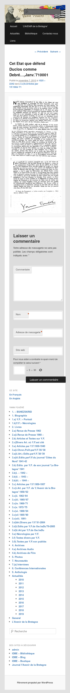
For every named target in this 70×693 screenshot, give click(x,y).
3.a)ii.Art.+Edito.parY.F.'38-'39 (28, 453)
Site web (20, 350)
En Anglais (14, 398)
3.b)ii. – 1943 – (20, 476)
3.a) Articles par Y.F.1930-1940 (28, 446)
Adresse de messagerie (29, 332)
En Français (15, 394)
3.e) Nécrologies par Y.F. (25, 534)
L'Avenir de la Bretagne (25, 621)
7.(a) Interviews (20, 564)
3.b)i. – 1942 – (19, 472)
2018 (21, 610)
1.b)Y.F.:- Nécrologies (24, 423)
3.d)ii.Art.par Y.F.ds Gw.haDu (28, 530)
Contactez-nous (50, 33)
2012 (21, 587)
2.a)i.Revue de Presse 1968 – (28, 434)
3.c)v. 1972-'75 (19, 507)
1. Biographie (19, 415)
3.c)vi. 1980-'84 (20, 511)
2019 (21, 614)
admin (15, 649)
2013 (21, 591)
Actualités (15, 33)
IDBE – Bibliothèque (23, 653)
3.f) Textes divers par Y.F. (26, 537)
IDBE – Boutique (21, 661)
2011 (21, 583)
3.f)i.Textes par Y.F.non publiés (29, 541)
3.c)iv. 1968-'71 (20, 503)
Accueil (13, 26)
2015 (21, 598)
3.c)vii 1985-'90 (20, 514)
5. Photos (17, 557)
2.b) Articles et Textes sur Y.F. (28, 438)
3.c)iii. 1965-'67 (20, 499)
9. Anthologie (19, 572)
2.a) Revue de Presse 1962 (26, 430)
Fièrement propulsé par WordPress (35, 682)
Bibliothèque (31, 33)
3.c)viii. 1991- (19, 518)
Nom (22, 314)
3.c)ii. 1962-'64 (20, 495)
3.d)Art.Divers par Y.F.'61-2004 (28, 522)
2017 (21, 606)
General (16, 618)
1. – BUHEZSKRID (22, 411)
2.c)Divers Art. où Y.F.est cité (28, 442)
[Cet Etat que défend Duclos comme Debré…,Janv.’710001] (34, 154)
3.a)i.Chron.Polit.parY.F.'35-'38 (28, 450)
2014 (21, 595)
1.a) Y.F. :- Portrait (22, 419)
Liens (12, 40)
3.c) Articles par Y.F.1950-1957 (28, 484)
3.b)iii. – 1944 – (20, 480)
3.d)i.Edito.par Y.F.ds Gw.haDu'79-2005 (33, 526)
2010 (21, 579)
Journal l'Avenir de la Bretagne (29, 664)
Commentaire (23, 269)
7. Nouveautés (20, 560)
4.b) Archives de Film (24, 553)
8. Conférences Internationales (29, 568)
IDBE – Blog (18, 657)
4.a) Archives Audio (23, 549)
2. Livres (17, 427)
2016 (21, 602)
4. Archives (18, 545)
